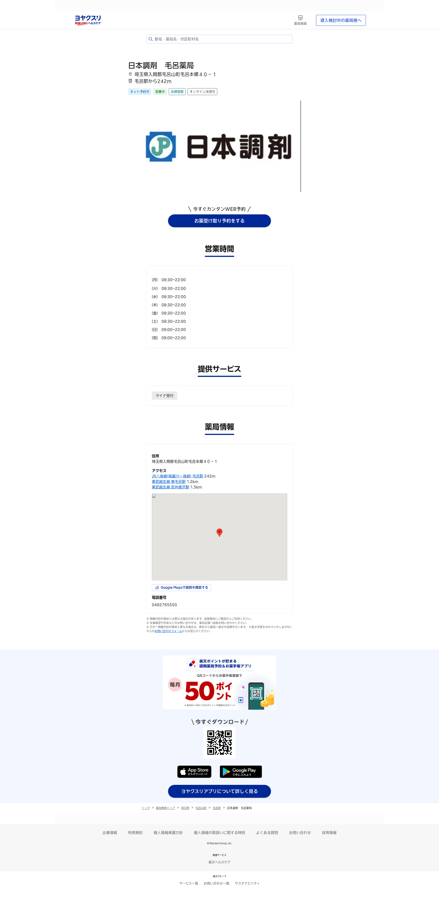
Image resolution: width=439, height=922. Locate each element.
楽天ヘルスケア (219, 862)
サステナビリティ (247, 883)
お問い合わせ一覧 (216, 883)
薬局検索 (300, 23)
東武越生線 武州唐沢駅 (170, 487)
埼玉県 (185, 808)
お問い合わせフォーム (168, 631)
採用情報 (329, 832)
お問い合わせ (300, 832)
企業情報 (109, 832)
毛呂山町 (200, 808)
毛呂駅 (217, 808)
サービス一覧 (188, 883)
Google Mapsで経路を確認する (184, 587)
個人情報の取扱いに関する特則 (219, 832)
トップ (146, 808)
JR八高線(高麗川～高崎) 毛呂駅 (177, 476)
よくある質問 (267, 832)
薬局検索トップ (165, 808)
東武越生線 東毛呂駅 (169, 481)
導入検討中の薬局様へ (340, 20)
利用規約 (135, 832)
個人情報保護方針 (168, 832)
